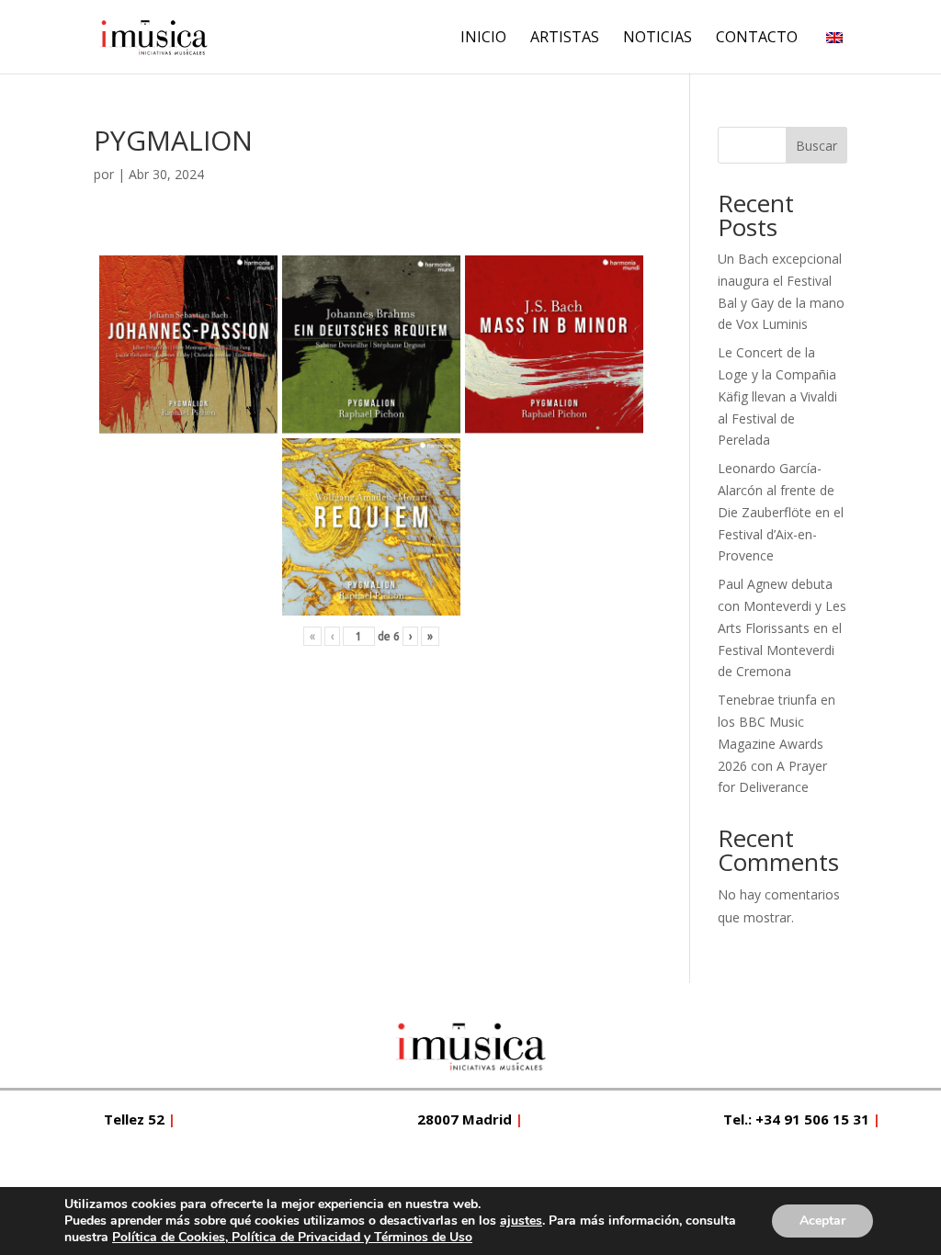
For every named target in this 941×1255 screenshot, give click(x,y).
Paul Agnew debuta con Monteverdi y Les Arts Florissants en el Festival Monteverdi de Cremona (782, 627)
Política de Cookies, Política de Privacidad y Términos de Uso (292, 1237)
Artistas (564, 38)
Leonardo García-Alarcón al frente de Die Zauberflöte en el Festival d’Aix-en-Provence (781, 511)
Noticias (657, 38)
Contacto (757, 38)
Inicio (483, 38)
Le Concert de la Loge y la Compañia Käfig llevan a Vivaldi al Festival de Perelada (777, 396)
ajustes (521, 1221)
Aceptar (822, 1220)
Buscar (816, 145)
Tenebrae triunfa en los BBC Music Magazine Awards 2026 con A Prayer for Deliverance (776, 743)
